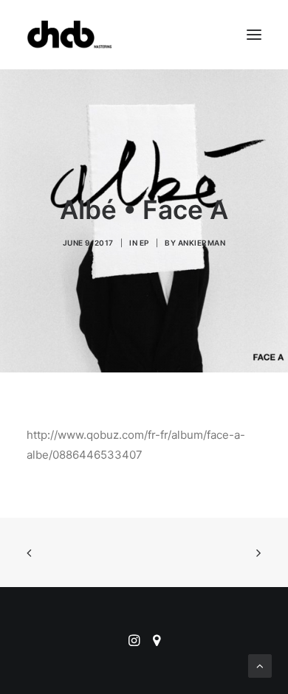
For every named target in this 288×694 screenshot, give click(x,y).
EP (144, 242)
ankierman (202, 242)
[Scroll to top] (260, 665)
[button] (254, 34)
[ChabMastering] (69, 34)
